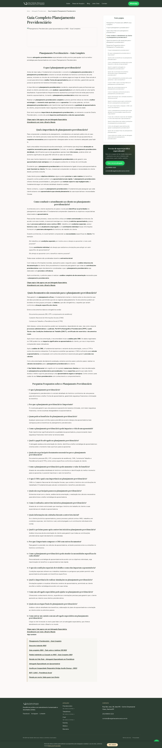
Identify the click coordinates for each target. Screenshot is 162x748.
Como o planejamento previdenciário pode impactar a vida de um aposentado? (120, 63)
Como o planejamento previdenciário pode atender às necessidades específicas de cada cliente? (120, 112)
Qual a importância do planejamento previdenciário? (117, 31)
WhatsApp (133, 3)
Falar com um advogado (115, 163)
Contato (104, 3)
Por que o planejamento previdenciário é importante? (119, 54)
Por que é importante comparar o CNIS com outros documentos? (120, 106)
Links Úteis (95, 3)
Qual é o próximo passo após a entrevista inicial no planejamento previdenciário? (119, 102)
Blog (88, 3)
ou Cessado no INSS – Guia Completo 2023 (57, 655)
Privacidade (136, 737)
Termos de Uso (127, 737)
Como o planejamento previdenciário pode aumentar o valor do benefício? (120, 78)
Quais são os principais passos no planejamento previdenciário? (117, 88)
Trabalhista (66, 711)
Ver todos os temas (68, 708)
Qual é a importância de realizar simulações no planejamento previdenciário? (120, 122)
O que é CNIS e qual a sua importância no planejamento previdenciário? (119, 83)
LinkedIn (42, 714)
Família (65, 723)
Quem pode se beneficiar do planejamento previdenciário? (120, 58)
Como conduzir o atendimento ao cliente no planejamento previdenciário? (119, 36)
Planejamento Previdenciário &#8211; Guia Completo (118, 23)
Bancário (66, 729)
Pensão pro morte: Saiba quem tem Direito (44, 677)
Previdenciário (67, 706)
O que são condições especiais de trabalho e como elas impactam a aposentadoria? (120, 117)
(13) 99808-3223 (110, 167)
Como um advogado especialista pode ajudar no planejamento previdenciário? (119, 126)
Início (28, 11)
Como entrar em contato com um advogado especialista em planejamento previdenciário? (120, 137)
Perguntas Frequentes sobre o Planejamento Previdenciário (115, 46)
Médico (65, 726)
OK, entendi (112, 744)
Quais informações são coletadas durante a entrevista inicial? (120, 97)
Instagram (34, 714)
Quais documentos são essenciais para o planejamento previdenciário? (118, 41)
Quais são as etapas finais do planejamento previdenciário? (120, 131)
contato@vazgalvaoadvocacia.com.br (117, 171)
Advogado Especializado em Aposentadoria (44, 664)
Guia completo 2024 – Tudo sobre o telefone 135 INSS (48, 650)
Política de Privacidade (54, 745)
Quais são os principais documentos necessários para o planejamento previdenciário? (118, 73)
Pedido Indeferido (35, 655)
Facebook (26, 714)
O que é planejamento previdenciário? (117, 27)
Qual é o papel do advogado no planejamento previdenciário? (116, 67)
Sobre (68, 3)
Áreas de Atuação (78, 3)
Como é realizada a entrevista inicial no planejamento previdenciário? (119, 92)
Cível (64, 717)
